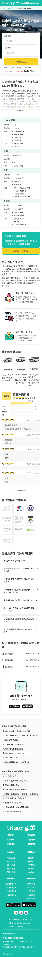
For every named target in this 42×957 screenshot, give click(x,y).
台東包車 (31, 868)
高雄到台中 (31, 895)
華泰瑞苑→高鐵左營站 (30, 794)
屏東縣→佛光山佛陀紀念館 (13, 749)
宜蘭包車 (31, 858)
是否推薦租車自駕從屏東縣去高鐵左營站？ (19, 620)
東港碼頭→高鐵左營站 (11, 785)
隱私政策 (12, 926)
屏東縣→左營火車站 (10, 740)
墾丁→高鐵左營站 (9, 776)
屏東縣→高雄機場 (23, 731)
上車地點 (7, 36)
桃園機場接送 (11, 884)
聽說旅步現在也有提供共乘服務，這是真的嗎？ (19, 569)
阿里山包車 (10, 858)
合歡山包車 (10, 868)
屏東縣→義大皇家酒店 (28, 735)
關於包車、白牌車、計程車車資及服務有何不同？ (19, 609)
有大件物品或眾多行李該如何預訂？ (18, 600)
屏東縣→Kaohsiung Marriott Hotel (16, 753)
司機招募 (11, 844)
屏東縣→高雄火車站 (10, 735)
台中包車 (31, 865)
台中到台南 (31, 898)
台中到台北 (31, 887)
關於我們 (31, 844)
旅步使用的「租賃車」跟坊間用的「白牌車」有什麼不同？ (19, 591)
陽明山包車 (10, 865)
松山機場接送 (11, 887)
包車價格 (11, 835)
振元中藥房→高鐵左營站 (12, 811)
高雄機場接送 (11, 895)
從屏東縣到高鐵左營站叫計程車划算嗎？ (18, 630)
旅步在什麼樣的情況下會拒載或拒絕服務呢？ (19, 580)
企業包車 (11, 839)
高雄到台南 (31, 884)
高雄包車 (11, 8)
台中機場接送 (11, 891)
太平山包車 (10, 861)
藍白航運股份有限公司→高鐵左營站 (16, 807)
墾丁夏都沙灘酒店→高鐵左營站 (14, 798)
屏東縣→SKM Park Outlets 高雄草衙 (16, 762)
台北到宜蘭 (31, 891)
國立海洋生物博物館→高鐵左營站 (15, 781)
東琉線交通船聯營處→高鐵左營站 (15, 789)
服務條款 (20, 926)
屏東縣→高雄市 (8, 731)
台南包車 (31, 872)
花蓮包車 (31, 861)
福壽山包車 (10, 872)
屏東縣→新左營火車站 (11, 757)
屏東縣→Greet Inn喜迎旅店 (13, 744)
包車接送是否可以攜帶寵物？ (15, 560)
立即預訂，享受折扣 (21, 251)
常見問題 (31, 839)
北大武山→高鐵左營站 (11, 794)
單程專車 (31, 835)
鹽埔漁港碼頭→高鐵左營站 (13, 802)
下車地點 (7, 48)
